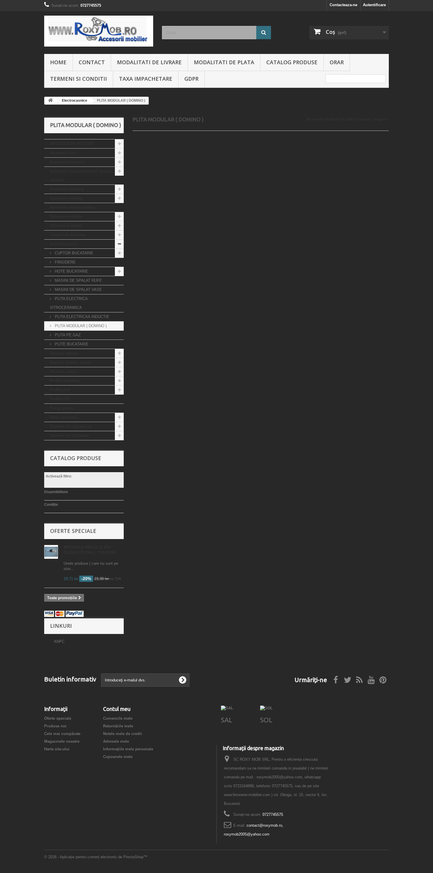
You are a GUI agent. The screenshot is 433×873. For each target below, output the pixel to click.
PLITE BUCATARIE (71, 344)
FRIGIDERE (65, 262)
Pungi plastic (62, 408)
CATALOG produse (292, 62)
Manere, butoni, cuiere (70, 362)
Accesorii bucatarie (67, 162)
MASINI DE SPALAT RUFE (78, 280)
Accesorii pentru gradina (72, 207)
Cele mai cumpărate (62, 734)
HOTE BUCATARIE (71, 271)
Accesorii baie (63, 153)
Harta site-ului (57, 749)
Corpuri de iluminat (67, 235)
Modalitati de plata (224, 62)
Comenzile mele (118, 718)
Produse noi (55, 726)
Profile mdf (60, 390)
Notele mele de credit (122, 734)
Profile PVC (60, 399)
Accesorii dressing (67, 189)
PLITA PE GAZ (67, 335)
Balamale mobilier (66, 216)
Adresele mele (116, 741)
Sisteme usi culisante (69, 435)
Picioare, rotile (63, 371)
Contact (92, 62)
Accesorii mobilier (66, 198)
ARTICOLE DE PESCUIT (72, 143)
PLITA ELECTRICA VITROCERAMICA (69, 303)
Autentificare (374, 5)
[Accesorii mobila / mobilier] (98, 31)
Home (58, 62)
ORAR (337, 62)
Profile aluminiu (64, 380)
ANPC (59, 641)
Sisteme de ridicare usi (71, 426)
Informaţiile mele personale (128, 749)
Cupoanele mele (118, 757)
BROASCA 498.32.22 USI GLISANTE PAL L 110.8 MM (89, 549)
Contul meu (116, 709)
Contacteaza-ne (343, 5)
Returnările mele (118, 726)
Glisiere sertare (63, 353)
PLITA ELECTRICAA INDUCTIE (81, 316)
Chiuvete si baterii (66, 225)
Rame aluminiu (63, 417)
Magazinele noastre (62, 741)
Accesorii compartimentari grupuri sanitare (81, 175)
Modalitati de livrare (149, 62)
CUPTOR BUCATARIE (73, 253)
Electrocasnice (63, 244)
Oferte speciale (73, 530)
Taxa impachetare (145, 78)
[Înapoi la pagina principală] (50, 100)
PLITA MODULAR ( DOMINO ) (80, 326)
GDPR (191, 78)
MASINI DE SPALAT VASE (78, 289)
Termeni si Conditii (78, 78)
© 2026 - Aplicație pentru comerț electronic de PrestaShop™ (95, 857)
